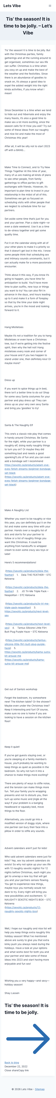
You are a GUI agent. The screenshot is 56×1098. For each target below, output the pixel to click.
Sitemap (40, 1089)
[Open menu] (50, 5)
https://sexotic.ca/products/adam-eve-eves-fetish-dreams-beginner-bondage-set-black (28, 469)
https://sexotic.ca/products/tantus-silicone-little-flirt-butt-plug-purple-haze (26, 644)
